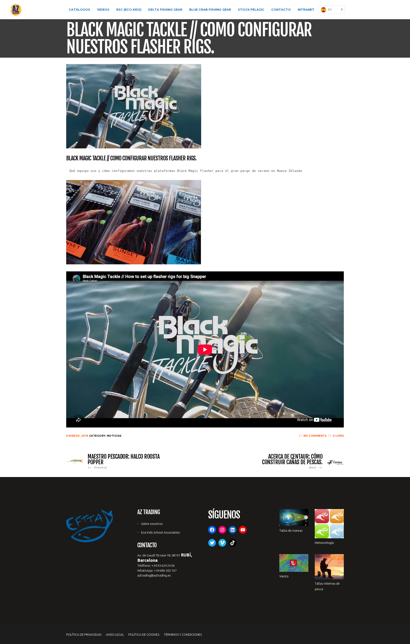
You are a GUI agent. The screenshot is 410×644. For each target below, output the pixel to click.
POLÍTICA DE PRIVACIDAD (83, 634)
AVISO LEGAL (115, 634)
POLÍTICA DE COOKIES (143, 634)
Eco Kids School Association (160, 532)
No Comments (315, 435)
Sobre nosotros (152, 523)
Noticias (114, 435)
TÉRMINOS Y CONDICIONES (183, 634)
